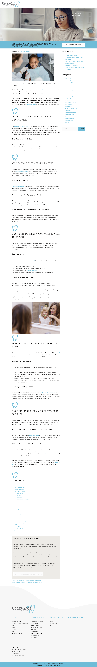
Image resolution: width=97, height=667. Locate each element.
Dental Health (18, 503)
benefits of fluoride (32, 270)
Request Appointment (72, 4)
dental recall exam (34, 435)
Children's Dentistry (20, 487)
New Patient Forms (89, 4)
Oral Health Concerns (20, 511)
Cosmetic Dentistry (20, 489)
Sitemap (14, 627)
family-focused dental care (49, 90)
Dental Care (18, 495)
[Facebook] (69, 650)
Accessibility (14, 629)
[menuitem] (24, 4)
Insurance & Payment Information (20, 623)
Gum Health (18, 507)
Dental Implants (19, 505)
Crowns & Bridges (35, 635)
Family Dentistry (34, 623)
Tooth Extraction (19, 527)
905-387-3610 (76, 15)
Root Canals (33, 629)
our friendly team (31, 104)
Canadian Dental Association (22, 126)
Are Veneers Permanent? (72, 65)
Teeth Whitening (19, 523)
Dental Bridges (19, 493)
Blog (59, 4)
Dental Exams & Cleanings (22, 499)
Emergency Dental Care (36, 633)
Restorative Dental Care (36, 627)
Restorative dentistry (20, 521)
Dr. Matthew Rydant (24, 51)
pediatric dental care (22, 171)
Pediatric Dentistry (35, 625)
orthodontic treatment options (50, 453)
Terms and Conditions (17, 633)
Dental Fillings (18, 501)
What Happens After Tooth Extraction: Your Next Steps (26, 582)
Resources (17, 519)
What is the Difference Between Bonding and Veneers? (27, 580)
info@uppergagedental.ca (18, 655)
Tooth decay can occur (18, 186)
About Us (24, 4)
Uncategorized (19, 528)
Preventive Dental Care (21, 517)
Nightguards (33, 637)
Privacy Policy (15, 631)
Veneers (17, 530)
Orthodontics (18, 515)
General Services (36, 4)
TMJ (16, 525)
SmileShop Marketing (45, 663)
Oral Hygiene (18, 513)
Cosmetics (50, 4)
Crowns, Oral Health (20, 491)
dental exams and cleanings (27, 260)
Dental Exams (20, 471)
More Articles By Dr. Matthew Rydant (28, 574)
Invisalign (17, 509)
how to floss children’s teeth (47, 392)
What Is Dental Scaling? (71, 55)
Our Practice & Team (16, 621)
